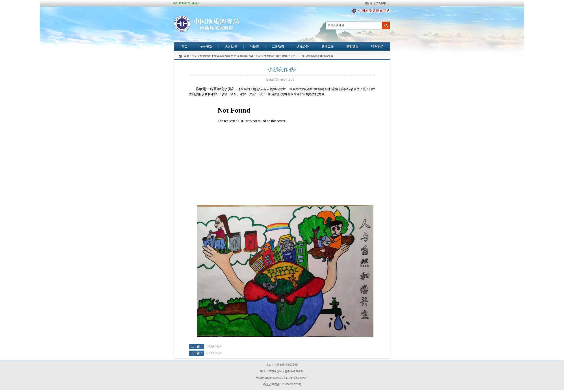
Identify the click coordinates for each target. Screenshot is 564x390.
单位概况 (206, 46)
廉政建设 (352, 46)
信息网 (368, 3)
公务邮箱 (381, 3)
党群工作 (327, 46)
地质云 (254, 46)
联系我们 (377, 46)
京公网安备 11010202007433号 (283, 384)
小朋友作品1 (213, 353)
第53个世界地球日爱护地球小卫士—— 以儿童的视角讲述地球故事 (294, 56)
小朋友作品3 (213, 346)
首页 (184, 46)
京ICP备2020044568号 (296, 377)
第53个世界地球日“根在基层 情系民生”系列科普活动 (222, 56)
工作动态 (278, 46)
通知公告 (303, 46)
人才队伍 (231, 46)
